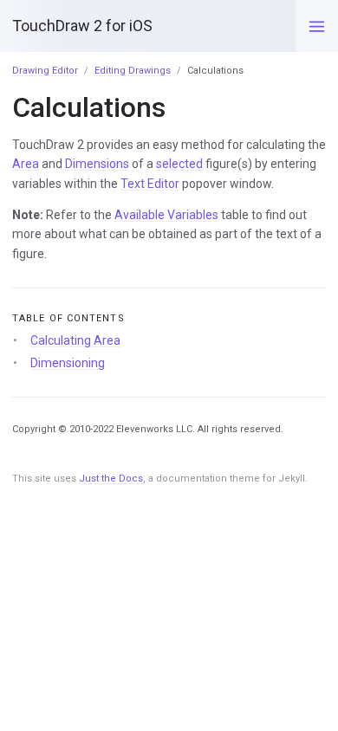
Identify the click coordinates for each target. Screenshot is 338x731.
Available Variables (166, 215)
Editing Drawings (132, 70)
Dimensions (97, 164)
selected (179, 164)
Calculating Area (75, 340)
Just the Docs (111, 478)
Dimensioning (67, 363)
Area (25, 164)
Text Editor (149, 184)
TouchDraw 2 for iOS (82, 25)
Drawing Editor (45, 70)
